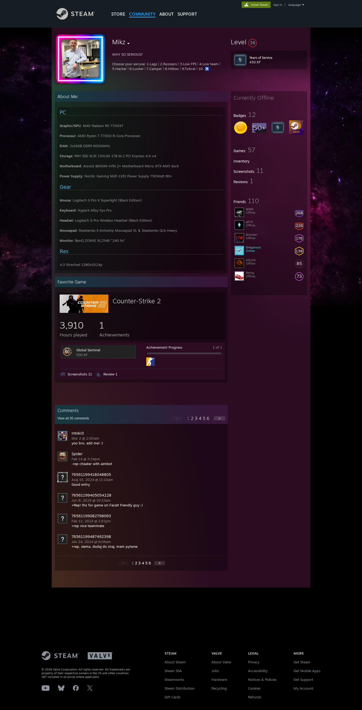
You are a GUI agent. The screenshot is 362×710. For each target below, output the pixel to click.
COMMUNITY (142, 14)
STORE (118, 14)
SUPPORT (187, 14)
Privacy (253, 662)
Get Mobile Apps (307, 671)
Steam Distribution (180, 688)
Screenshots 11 (80, 374)
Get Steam (302, 662)
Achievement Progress (164, 347)
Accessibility (258, 671)
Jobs (215, 671)
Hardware (219, 679)
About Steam (175, 662)
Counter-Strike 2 (137, 301)
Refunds (254, 697)
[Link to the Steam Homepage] (75, 18)
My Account (304, 688)
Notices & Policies (262, 679)
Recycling (219, 688)
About (166, 14)
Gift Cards (172, 697)
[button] (269, 42)
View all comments (73, 418)
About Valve (221, 662)
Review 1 (110, 374)
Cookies (254, 688)
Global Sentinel (88, 350)
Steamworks (174, 679)
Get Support (303, 679)
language (294, 5)
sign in (277, 5)
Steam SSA (173, 671)
